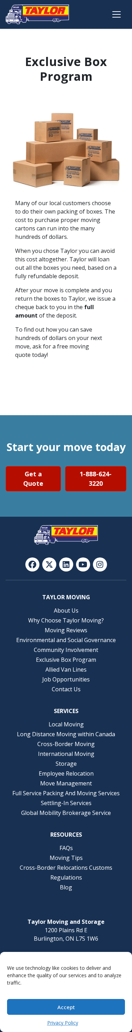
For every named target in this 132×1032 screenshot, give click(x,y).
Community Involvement (66, 650)
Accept (66, 1007)
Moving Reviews (66, 630)
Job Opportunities (66, 679)
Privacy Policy (62, 1022)
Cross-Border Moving (66, 744)
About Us (66, 610)
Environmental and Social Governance (66, 640)
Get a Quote (33, 479)
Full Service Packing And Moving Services (66, 793)
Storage (66, 764)
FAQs (66, 848)
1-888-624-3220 (96, 479)
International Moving (66, 754)
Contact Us (66, 689)
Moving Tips (66, 858)
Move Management (66, 783)
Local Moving (66, 724)
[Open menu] (116, 14)
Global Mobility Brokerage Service (66, 813)
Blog (66, 887)
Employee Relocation (66, 773)
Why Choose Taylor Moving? (66, 620)
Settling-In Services (66, 803)
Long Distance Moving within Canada (66, 734)
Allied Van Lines (66, 669)
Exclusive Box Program (66, 660)
